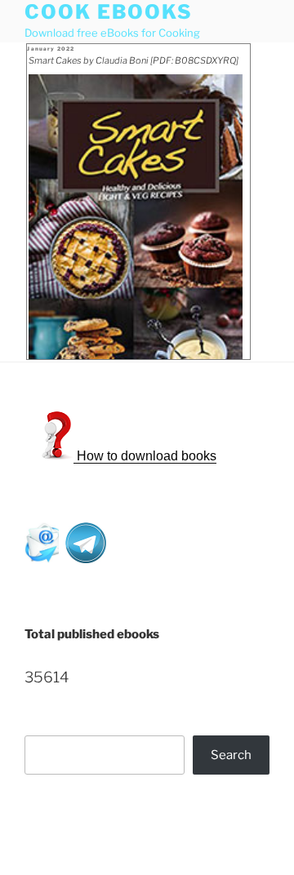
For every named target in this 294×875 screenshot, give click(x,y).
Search (231, 755)
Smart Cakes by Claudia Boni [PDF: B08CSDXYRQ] (133, 60)
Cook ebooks (108, 12)
